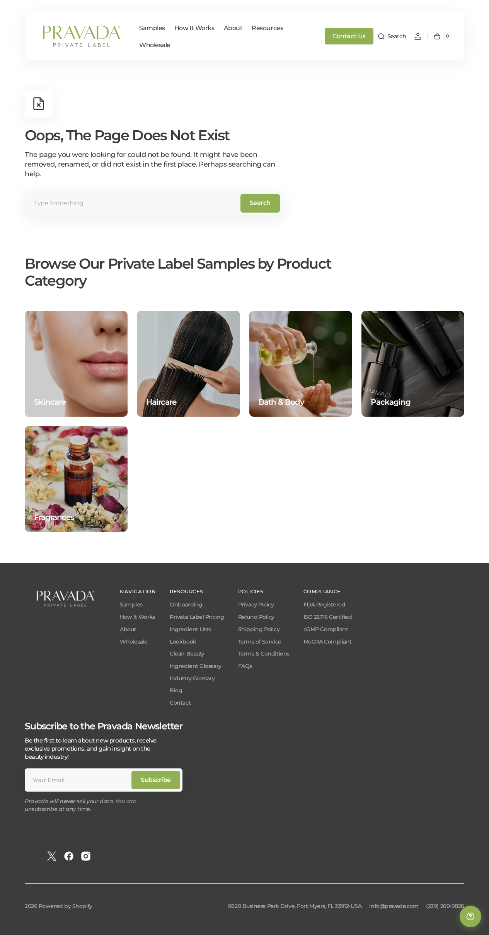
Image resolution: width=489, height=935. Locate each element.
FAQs (245, 666)
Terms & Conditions (264, 653)
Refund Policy (256, 616)
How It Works (137, 616)
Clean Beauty (187, 653)
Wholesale (134, 641)
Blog (176, 690)
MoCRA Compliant (327, 641)
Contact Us (349, 36)
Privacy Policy (256, 604)
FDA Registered (324, 604)
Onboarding (186, 604)
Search (260, 202)
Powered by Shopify (65, 906)
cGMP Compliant (325, 629)
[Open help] (470, 916)
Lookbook (183, 641)
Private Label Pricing (197, 616)
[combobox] (153, 203)
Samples (131, 604)
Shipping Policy (258, 629)
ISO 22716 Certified (327, 616)
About (128, 629)
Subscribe (156, 779)
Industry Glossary (192, 678)
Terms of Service (259, 641)
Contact (180, 702)
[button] (391, 36)
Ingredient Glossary (195, 666)
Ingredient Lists (190, 629)
